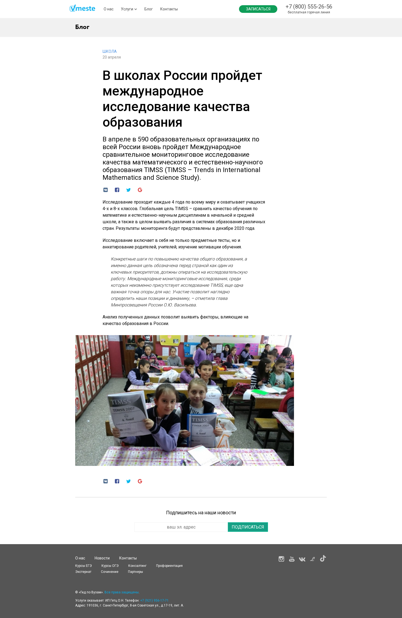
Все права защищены (121, 592)
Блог (148, 9)
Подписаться (248, 527)
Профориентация (169, 566)
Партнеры (135, 572)
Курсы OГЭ (110, 566)
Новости (102, 558)
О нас (108, 9)
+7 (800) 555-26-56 (309, 6)
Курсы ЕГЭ (83, 566)
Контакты (169, 9)
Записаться (258, 9)
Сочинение (109, 572)
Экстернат (83, 572)
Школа (110, 51)
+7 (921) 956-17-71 (154, 600)
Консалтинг (137, 566)
